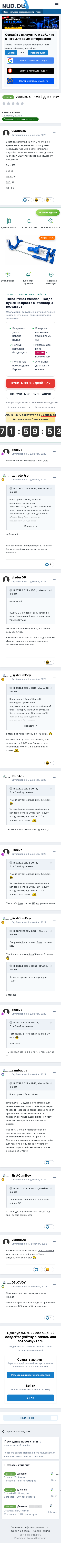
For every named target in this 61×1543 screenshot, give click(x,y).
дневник (22, 1489)
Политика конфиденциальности (29, 1527)
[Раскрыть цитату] (11, 488)
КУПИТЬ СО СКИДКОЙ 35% (30, 383)
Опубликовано (29, 135)
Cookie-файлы (41, 1530)
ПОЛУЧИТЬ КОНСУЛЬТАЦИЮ (30, 394)
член (12, 510)
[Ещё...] (54, 133)
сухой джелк (30, 1254)
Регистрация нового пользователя (30, 1375)
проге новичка (46, 1250)
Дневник (22, 1473)
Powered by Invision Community (30, 1538)
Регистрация (37, 52)
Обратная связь (20, 1530)
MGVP (40, 352)
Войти (11, 52)
